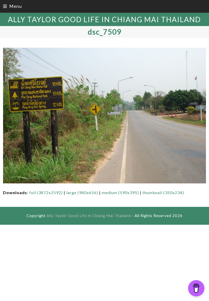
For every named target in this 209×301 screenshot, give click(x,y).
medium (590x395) (120, 192)
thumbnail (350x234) (163, 192)
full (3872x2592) (46, 192)
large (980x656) (82, 192)
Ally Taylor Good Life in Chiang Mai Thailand (104, 19)
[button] (12, 6)
